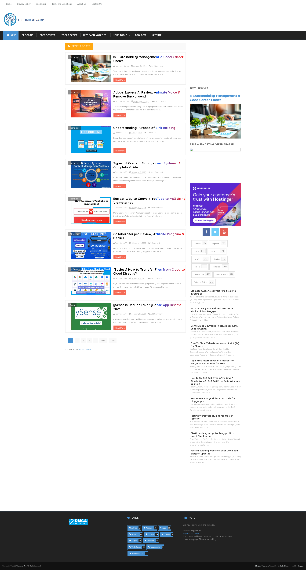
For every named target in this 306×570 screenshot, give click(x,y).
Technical (74, 57)
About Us (81, 4)
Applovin (215, 244)
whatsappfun (222, 274)
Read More (120, 80)
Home (8, 4)
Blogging (27, 35)
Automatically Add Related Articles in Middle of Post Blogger (212, 310)
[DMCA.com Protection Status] (78, 521)
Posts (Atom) (85, 349)
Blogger (301, 566)
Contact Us (97, 4)
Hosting (217, 259)
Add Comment (157, 66)
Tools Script (69, 35)
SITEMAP (156, 35)
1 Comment (151, 133)
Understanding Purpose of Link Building (144, 128)
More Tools (120, 35)
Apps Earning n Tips (94, 35)
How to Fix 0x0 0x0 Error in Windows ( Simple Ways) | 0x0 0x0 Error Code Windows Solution (215, 381)
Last (113, 340)
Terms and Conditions (62, 4)
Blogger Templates (262, 566)
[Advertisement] (215, 62)
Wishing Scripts (200, 282)
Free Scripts (47, 35)
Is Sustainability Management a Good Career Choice (215, 98)
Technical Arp (21, 566)
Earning (197, 259)
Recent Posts (81, 46)
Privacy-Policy (24, 4)
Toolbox (140, 35)
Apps (72, 305)
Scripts (197, 267)
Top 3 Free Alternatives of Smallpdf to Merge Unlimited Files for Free (212, 362)
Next (103, 340)
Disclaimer (41, 4)
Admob (197, 244)
